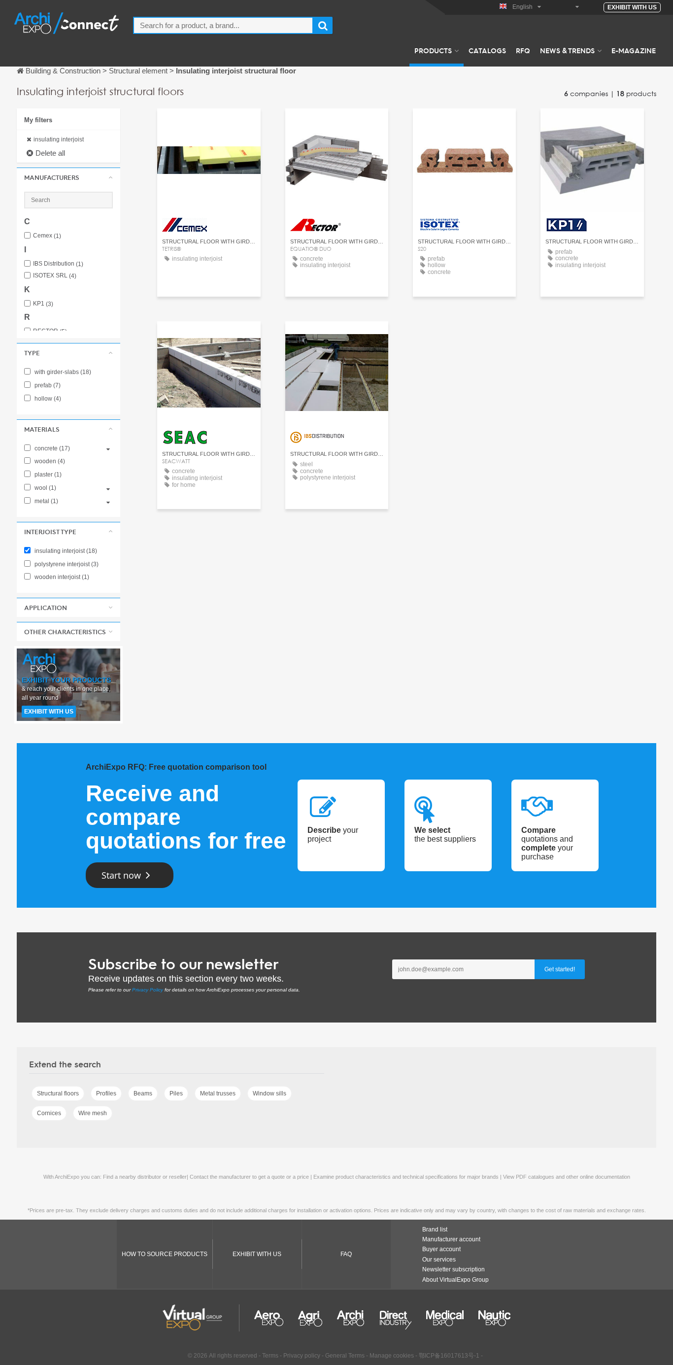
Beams (143, 1093)
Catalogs (487, 50)
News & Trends (567, 50)
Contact (208, 125)
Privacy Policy (147, 989)
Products (433, 50)
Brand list (434, 1229)
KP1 (43, 303)
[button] (68, 177)
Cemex (47, 235)
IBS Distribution (58, 264)
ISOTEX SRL (54, 275)
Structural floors (58, 1093)
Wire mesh (92, 1113)
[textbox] (223, 25)
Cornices (49, 1113)
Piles (176, 1093)
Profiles (106, 1093)
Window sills (269, 1093)
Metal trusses (218, 1093)
